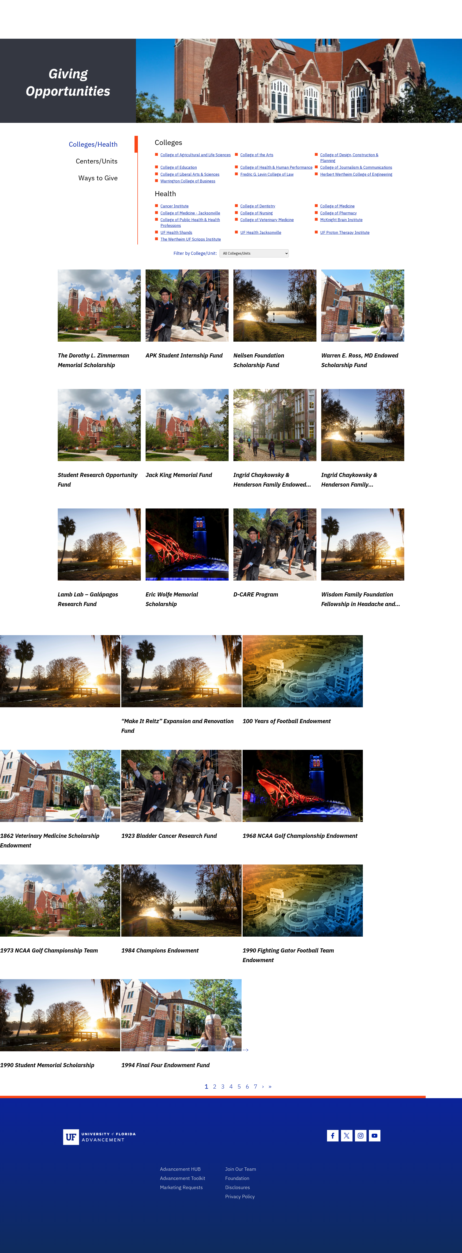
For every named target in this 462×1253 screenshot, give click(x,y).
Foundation (237, 1178)
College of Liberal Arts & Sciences (189, 174)
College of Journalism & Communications (356, 167)
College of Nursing (256, 213)
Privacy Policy (240, 1196)
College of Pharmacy (338, 213)
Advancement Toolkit (182, 1178)
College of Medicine (337, 206)
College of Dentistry (257, 206)
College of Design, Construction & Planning (349, 157)
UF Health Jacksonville (260, 232)
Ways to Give (98, 177)
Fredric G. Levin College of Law (267, 174)
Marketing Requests (181, 1187)
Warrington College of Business (187, 181)
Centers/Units (97, 161)
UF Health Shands (176, 232)
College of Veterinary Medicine (267, 219)
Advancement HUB (180, 1169)
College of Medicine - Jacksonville (190, 213)
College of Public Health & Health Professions (190, 222)
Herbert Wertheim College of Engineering (356, 174)
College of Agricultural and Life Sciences (195, 154)
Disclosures (237, 1187)
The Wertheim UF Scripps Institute (190, 239)
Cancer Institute (174, 206)
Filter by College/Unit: (195, 253)
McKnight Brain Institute (341, 219)
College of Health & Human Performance (276, 167)
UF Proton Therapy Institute (345, 232)
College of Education (178, 167)
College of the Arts (256, 154)
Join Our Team (240, 1169)
